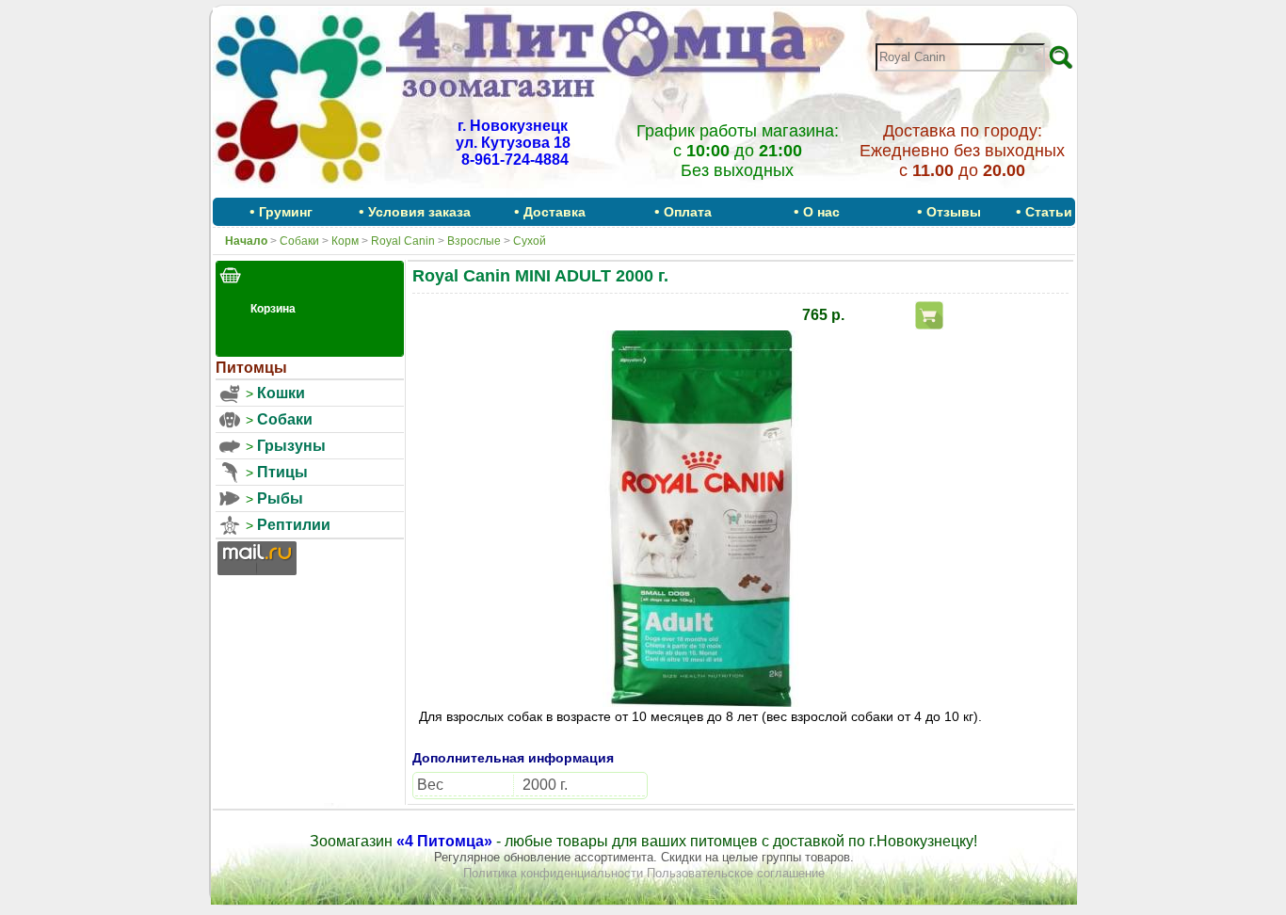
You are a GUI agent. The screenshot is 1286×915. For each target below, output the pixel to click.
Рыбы (280, 498)
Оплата (688, 211)
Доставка (554, 211)
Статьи (1048, 211)
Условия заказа (419, 211)
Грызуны (291, 446)
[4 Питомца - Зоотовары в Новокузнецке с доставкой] (299, 191)
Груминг (286, 211)
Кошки (281, 393)
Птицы (282, 472)
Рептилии (293, 525)
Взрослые (474, 241)
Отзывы (953, 211)
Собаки (299, 241)
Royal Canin (403, 241)
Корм (345, 241)
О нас (821, 211)
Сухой (529, 241)
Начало (246, 241)
